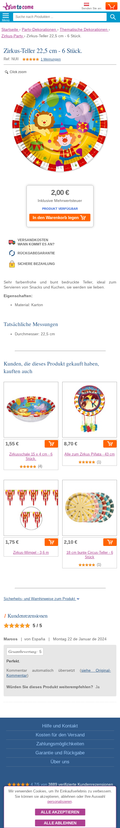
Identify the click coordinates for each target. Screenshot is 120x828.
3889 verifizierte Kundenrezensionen (80, 784)
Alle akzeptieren (60, 812)
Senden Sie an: (91, 8)
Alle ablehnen (60, 823)
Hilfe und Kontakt (60, 726)
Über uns (60, 761)
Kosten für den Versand (60, 735)
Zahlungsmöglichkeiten (60, 743)
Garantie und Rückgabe (60, 752)
